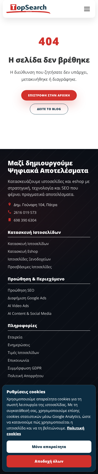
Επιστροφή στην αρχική (49, 95)
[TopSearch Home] (28, 9)
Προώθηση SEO (21, 290)
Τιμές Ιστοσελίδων (23, 352)
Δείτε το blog (49, 109)
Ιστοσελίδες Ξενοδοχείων (29, 259)
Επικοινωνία (18, 360)
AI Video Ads (18, 305)
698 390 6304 (25, 220)
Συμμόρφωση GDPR (24, 368)
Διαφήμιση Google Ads (27, 297)
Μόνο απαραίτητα (49, 446)
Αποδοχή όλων (49, 461)
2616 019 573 (25, 212)
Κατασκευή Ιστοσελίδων (28, 243)
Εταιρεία (15, 337)
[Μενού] (87, 9)
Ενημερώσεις (19, 344)
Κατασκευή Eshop (23, 251)
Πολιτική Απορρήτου (26, 375)
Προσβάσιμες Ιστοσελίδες (30, 266)
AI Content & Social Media (30, 313)
